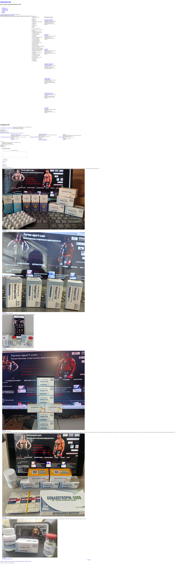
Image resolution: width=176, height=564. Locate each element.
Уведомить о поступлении (4, 132)
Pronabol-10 (46, 35)
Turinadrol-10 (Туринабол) (48, 20)
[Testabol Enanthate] (47, 78)
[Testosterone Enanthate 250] (48, 63)
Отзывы (3, 11)
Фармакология (13, 14)
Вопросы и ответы (5, 10)
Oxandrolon (46, 108)
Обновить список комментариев (7, 558)
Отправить (4, 164)
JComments (89, 559)
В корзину (12, 139)
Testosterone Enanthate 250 (48, 64)
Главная (1, 561)
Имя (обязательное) (15, 150)
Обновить (3, 161)
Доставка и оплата (5, 9)
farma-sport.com (5, 2)
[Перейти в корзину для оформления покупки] (13, 15)
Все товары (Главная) (7, 14)
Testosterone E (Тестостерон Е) (15, 134)
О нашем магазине (5, 8)
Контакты (26, 561)
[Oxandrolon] (46, 107)
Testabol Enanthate (47, 79)
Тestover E (64, 134)
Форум (3, 12)
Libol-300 (45, 49)
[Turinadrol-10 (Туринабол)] (48, 19)
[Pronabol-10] (46, 34)
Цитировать (4, 230)
